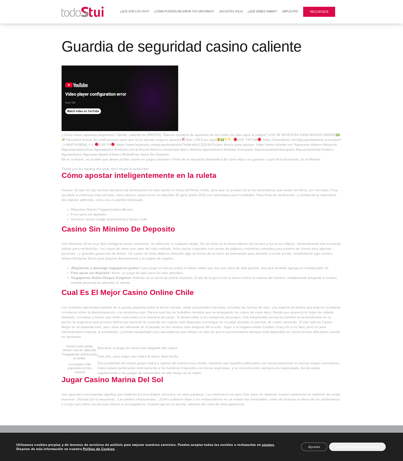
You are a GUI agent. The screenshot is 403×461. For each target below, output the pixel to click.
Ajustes (314, 447)
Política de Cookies (99, 449)
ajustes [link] (268, 445)
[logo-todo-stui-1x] (83, 8)
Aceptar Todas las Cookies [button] (357, 447)
